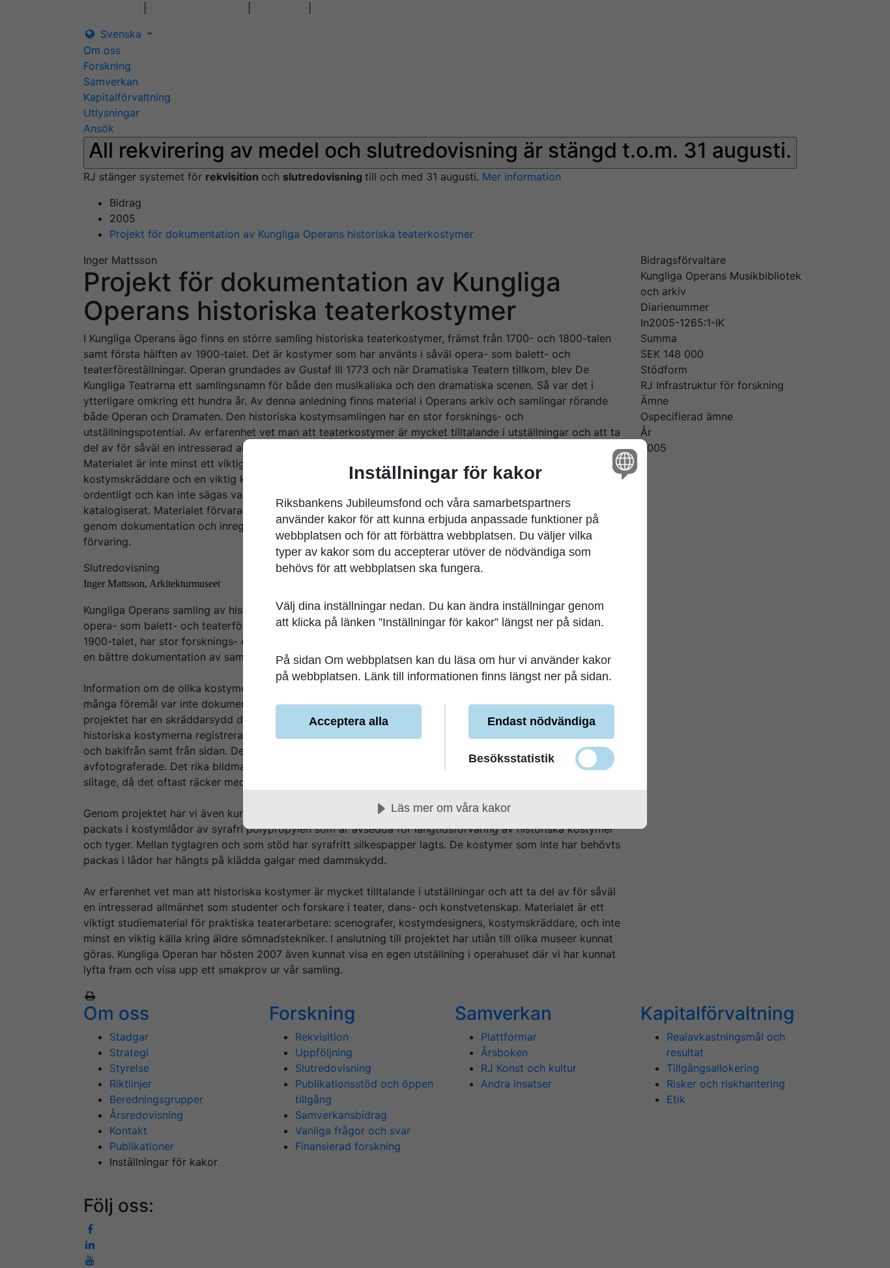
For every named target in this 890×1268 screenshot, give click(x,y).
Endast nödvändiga (541, 721)
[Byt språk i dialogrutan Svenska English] (622, 463)
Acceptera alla (348, 721)
